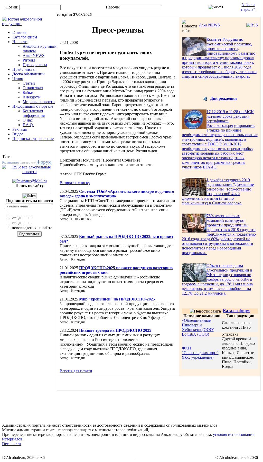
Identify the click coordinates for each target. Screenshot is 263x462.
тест (33, 162)
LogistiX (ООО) (195, 334)
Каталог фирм (24, 37)
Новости (19, 41)
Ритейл (29, 60)
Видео (17, 134)
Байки (28, 92)
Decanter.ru (11, 443)
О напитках (33, 88)
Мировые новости (39, 101)
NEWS (209, 25)
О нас (28, 120)
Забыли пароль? (248, 7)
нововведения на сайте (31, 228)
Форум (44, 162)
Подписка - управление (33, 138)
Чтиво (17, 78)
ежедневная (21, 217)
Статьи (29, 83)
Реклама (19, 129)
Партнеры (25, 162)
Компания (10, 162)
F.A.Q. (28, 125)
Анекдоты (32, 97)
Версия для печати (76, 371)
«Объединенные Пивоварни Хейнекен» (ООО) (198, 325)
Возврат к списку (75, 182)
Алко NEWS (33, 55)
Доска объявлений (28, 74)
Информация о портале (32, 106)
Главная (19, 32)
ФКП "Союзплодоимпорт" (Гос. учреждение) (200, 352)
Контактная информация (34, 113)
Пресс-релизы (35, 65)
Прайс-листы (23, 69)
